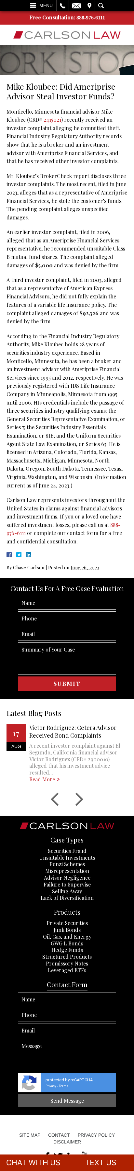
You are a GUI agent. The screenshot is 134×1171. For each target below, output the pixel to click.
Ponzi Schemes (67, 864)
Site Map (29, 1135)
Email (76, 5)
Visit (89, 5)
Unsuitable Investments (67, 857)
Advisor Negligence (67, 877)
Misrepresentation (67, 870)
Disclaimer (67, 1141)
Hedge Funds (67, 949)
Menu (46, 5)
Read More (42, 779)
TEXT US (100, 1162)
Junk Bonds (67, 929)
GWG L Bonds (67, 943)
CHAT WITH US (33, 1162)
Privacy (51, 1086)
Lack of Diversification (67, 897)
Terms (63, 1086)
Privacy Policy (96, 1135)
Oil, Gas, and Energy (67, 936)
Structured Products (67, 956)
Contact (59, 1135)
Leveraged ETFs (67, 970)
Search (101, 5)
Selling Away (67, 891)
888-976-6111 (90, 17)
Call (63, 5)
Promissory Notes (67, 963)
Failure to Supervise (67, 884)
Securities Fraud (67, 850)
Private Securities (67, 923)
